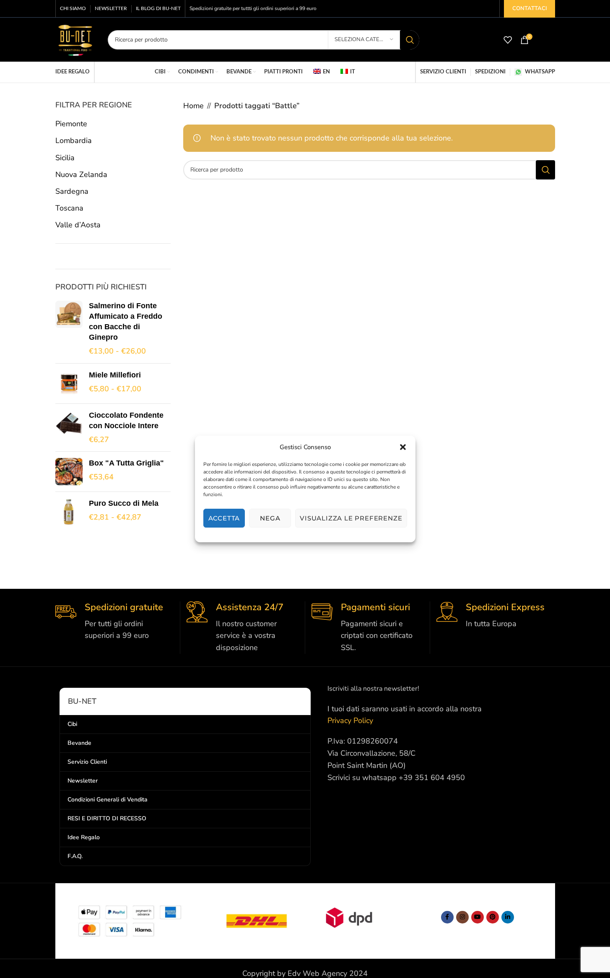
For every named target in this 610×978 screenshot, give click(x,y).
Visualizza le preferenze (351, 518)
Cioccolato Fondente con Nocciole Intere (126, 420)
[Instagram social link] (462, 917)
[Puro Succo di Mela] (69, 511)
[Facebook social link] (447, 917)
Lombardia (73, 140)
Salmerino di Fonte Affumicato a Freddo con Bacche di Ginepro (125, 322)
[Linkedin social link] (507, 917)
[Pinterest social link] (492, 917)
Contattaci (529, 8)
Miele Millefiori (115, 375)
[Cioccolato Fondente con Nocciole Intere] (69, 427)
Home (193, 106)
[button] (403, 447)
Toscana (69, 208)
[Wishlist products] (507, 39)
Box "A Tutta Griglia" (126, 463)
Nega (270, 518)
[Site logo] (75, 39)
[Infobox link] (114, 621)
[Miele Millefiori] (69, 383)
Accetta (224, 518)
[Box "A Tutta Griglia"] (69, 471)
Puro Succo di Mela (123, 503)
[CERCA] (409, 39)
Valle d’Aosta (78, 225)
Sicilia (65, 158)
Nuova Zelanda (81, 174)
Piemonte (71, 124)
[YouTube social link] (477, 917)
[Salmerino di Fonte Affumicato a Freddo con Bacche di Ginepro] (69, 329)
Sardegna (71, 191)
